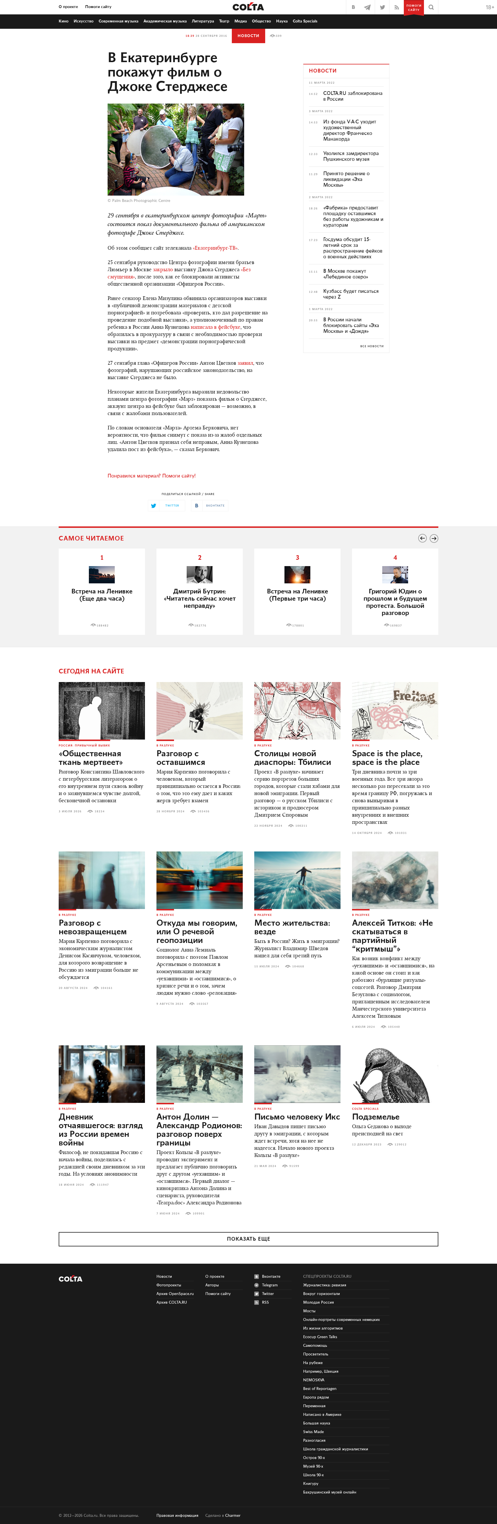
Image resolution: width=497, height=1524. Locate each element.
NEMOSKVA (313, 1380)
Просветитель (315, 1354)
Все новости (372, 346)
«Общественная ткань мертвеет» (91, 758)
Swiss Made (313, 1432)
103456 (204, 811)
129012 (401, 1144)
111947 (103, 1184)
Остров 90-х (314, 1458)
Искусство (83, 21)
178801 (298, 625)
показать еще (248, 1239)
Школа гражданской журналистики (335, 1449)
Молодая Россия (318, 1302)
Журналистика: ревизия (324, 1285)
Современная (118, 21)
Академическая (165, 21)
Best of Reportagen (320, 1389)
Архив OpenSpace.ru (175, 1294)
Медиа (240, 21)
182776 (200, 625)
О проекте (68, 7)
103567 (202, 1003)
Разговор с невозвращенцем (93, 927)
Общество (261, 21)
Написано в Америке (322, 1415)
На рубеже (313, 1363)
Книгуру (310, 1484)
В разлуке (165, 745)
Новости (248, 36)
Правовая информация (177, 1516)
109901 (199, 1213)
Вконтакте (271, 1277)
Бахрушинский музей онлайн (329, 1492)
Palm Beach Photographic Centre (141, 201)
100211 (301, 825)
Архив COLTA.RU (171, 1302)
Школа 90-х (313, 1475)
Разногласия (314, 1441)
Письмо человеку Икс (297, 1117)
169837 (396, 625)
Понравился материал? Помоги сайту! (152, 476)
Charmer (232, 1516)
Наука (282, 21)
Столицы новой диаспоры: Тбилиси (292, 758)
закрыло (163, 270)
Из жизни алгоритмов (323, 1328)
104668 (298, 966)
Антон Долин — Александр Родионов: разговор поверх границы (199, 1130)
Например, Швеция (321, 1372)
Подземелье (375, 1117)
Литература (203, 21)
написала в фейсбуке (215, 327)
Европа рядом (316, 1397)
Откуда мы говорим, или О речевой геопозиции (196, 932)
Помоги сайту (98, 7)
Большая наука (316, 1423)
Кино (63, 21)
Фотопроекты (168, 1285)
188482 (103, 625)
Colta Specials (305, 21)
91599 (294, 1166)
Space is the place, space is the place (387, 758)
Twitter (268, 1294)
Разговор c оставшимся (180, 758)
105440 (394, 1026)
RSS (265, 1302)
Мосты (309, 1311)
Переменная (314, 1406)
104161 (107, 988)
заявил (245, 363)
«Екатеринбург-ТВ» (215, 248)
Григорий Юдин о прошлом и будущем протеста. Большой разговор (395, 602)
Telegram (270, 1285)
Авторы (212, 1285)
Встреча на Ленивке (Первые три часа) (297, 595)
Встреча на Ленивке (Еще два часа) (102, 595)
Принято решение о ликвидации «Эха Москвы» (346, 179)
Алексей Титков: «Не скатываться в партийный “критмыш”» (392, 936)
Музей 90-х (313, 1466)
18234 (100, 811)
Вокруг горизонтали (321, 1294)
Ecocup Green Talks (320, 1337)
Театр (224, 21)
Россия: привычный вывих (84, 745)
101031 (401, 833)
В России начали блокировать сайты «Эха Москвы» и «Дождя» (351, 325)
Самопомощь (315, 1346)
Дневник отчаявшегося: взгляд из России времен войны (101, 1130)
